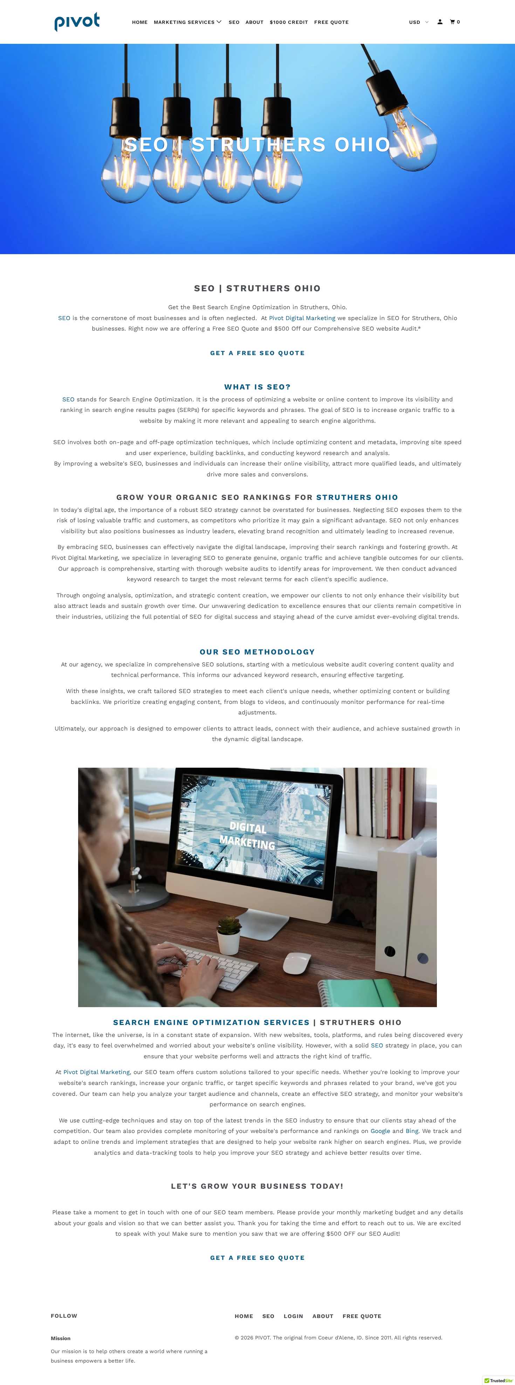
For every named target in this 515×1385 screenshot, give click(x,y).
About (255, 22)
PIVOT (262, 1338)
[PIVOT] (87, 22)
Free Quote (331, 22)
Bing (412, 1130)
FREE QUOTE (362, 1316)
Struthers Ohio (273, 288)
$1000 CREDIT (289, 22)
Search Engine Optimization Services (211, 1022)
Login (293, 1316)
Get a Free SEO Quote (257, 353)
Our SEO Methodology (257, 651)
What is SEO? (257, 386)
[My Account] (440, 22)
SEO (234, 22)
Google (380, 1130)
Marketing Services (185, 22)
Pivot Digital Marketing (302, 317)
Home (140, 22)
